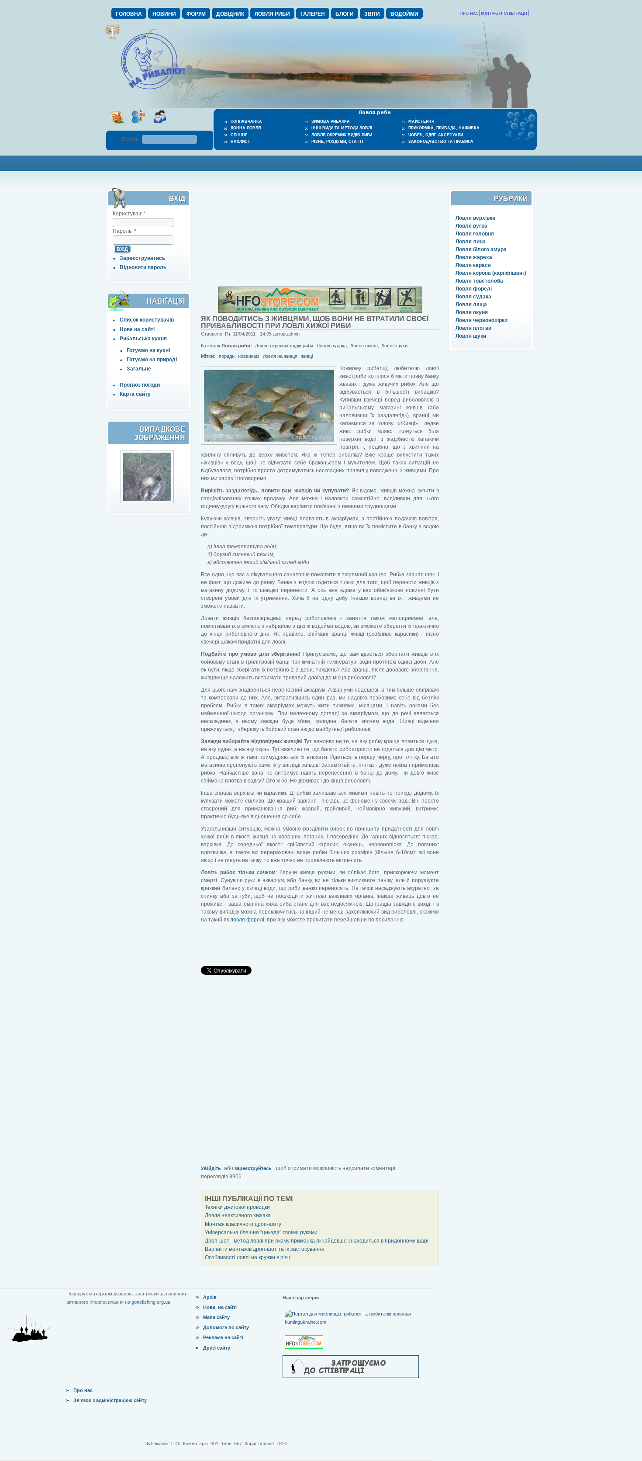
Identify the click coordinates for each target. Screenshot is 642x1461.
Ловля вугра (471, 226)
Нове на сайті (137, 329)
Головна (129, 14)
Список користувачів (147, 320)
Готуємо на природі (152, 360)
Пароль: (124, 231)
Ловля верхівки (475, 218)
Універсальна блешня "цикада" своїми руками (261, 1232)
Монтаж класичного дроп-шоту (243, 1224)
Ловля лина (471, 242)
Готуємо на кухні (148, 350)
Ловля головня (475, 234)
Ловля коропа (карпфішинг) (491, 273)
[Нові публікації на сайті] (112, 38)
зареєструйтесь (253, 1168)
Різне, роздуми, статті (337, 141)
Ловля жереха (474, 257)
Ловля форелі (474, 289)
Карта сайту (135, 394)
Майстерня (421, 121)
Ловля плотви (473, 328)
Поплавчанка (246, 121)
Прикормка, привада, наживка (444, 128)
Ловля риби (272, 14)
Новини (164, 14)
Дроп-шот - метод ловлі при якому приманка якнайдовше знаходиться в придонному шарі (316, 1241)
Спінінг (239, 135)
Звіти (372, 14)
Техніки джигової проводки (237, 1207)
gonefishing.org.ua (150, 1302)
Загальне (139, 369)
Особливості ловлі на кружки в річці (248, 1257)
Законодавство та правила (440, 141)
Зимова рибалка (330, 121)
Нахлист (240, 141)
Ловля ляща (471, 304)
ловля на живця (280, 356)
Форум (196, 14)
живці (307, 356)
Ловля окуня (472, 312)
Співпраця (515, 13)
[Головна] (153, 90)
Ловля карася (473, 265)
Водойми (404, 14)
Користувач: (129, 214)
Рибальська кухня (143, 339)
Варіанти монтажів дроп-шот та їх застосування (264, 1249)
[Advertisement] (321, 162)
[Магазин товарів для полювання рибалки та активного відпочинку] (305, 1334)
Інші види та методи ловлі (341, 128)
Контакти (491, 13)
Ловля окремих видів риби (341, 135)
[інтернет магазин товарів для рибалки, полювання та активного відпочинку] (320, 311)
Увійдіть (211, 1168)
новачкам (248, 356)
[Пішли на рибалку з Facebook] (159, 126)
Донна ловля (246, 128)
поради (227, 356)
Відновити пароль (143, 267)
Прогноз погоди (140, 385)
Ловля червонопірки (481, 320)
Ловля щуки (471, 336)
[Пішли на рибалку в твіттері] (138, 126)
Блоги (344, 14)
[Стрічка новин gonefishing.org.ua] (116, 126)
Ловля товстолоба (479, 281)
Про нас (469, 13)
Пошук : (132, 139)
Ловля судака (473, 297)
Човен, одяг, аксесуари (435, 135)
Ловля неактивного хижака (238, 1215)
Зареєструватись (142, 258)
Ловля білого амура (481, 249)
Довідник (230, 14)
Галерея (312, 14)
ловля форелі (247, 920)
